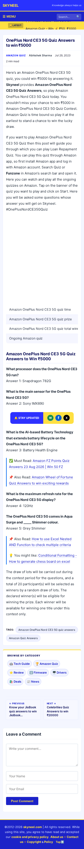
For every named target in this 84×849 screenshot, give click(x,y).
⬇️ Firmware (38, 672)
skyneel (11, 5)
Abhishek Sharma (40, 55)
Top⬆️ (60, 842)
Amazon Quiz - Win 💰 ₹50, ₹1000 (51, 26)
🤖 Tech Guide (19, 663)
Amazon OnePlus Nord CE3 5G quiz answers (46, 629)
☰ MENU (9, 16)
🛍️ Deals (15, 681)
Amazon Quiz (16, 55)
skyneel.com (32, 827)
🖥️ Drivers (59, 672)
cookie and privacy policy (30, 837)
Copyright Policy (40, 842)
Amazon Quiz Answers (23, 638)
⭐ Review (16, 672)
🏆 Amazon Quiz (46, 663)
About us (56, 837)
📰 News (33, 681)
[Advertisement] (42, 259)
